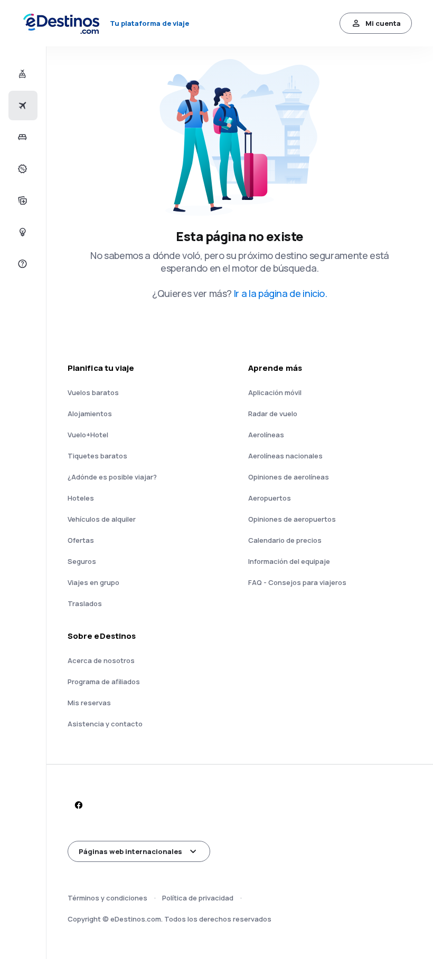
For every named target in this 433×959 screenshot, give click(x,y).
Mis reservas (89, 702)
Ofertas (81, 540)
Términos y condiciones (107, 898)
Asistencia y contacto (105, 723)
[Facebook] (78, 805)
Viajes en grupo (93, 582)
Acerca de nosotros (101, 660)
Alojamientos (90, 413)
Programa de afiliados (104, 681)
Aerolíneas (266, 434)
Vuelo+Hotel (88, 434)
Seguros (82, 561)
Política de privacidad (197, 898)
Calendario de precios (285, 540)
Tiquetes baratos (97, 456)
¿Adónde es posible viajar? (112, 477)
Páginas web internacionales (130, 851)
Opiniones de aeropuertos (292, 519)
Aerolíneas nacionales (285, 456)
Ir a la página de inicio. (280, 293)
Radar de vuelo (272, 413)
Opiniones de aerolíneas (288, 477)
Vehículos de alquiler (102, 519)
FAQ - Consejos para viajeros (297, 582)
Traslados (85, 603)
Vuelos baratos (93, 392)
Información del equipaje (289, 561)
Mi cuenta (383, 23)
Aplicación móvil (275, 392)
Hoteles (81, 498)
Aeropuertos (269, 498)
